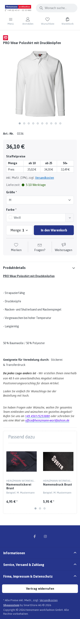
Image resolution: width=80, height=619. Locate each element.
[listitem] (40, 83)
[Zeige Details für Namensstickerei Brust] (21, 461)
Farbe (10, 209)
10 (60, 123)
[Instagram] (45, 536)
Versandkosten (44, 177)
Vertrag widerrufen (40, 588)
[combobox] (56, 8)
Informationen (14, 553)
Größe (10, 192)
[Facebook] (34, 536)
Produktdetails (14, 268)
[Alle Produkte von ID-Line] (5, 37)
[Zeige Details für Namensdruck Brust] (58, 461)
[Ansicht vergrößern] (40, 83)
